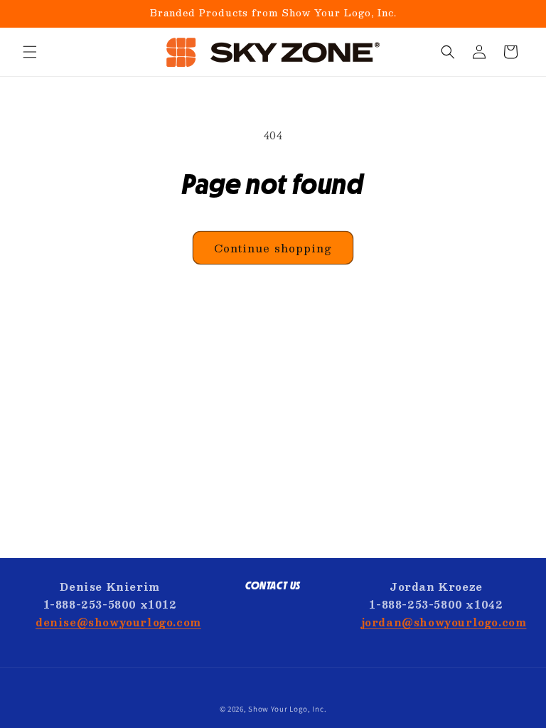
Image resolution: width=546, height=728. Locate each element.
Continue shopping (273, 248)
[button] (30, 52)
